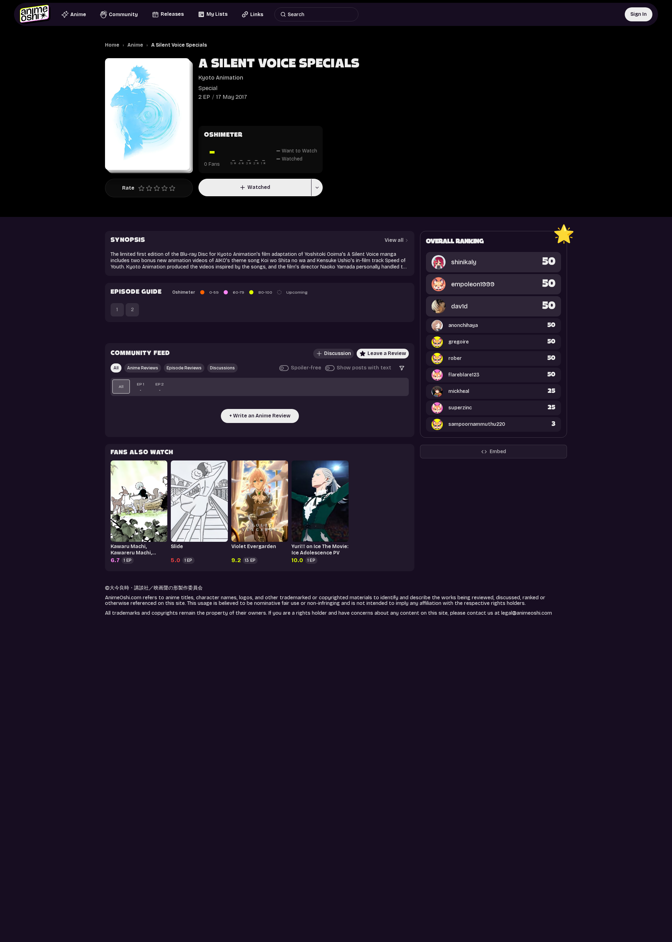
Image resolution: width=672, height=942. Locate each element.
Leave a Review (387, 353)
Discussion (337, 353)
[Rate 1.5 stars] (147, 188)
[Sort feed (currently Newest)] (402, 368)
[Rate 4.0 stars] (166, 188)
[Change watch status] (316, 187)
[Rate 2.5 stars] (155, 188)
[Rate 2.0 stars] (151, 188)
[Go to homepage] (35, 14)
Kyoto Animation (220, 77)
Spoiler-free (306, 368)
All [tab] (116, 368)
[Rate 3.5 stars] (162, 188)
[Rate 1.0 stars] (143, 188)
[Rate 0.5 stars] (139, 188)
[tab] (121, 387)
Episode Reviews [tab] (184, 368)
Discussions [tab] (222, 368)
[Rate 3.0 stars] (158, 188)
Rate (128, 188)
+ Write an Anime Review (259, 416)
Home (112, 45)
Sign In (638, 14)
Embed (498, 452)
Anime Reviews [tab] (142, 368)
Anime (135, 45)
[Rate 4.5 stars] (170, 188)
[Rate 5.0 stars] (174, 188)
